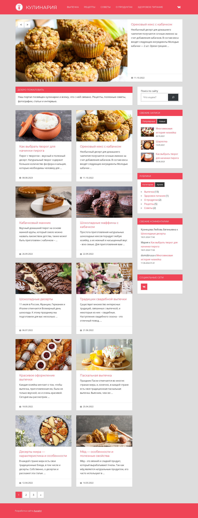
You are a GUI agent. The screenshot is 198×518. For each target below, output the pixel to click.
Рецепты (89, 7)
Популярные (148, 121)
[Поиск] (173, 97)
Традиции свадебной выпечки (103, 299)
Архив (160, 184)
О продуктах (124, 7)
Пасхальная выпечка (96, 375)
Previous (21, 25)
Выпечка (73, 7)
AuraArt (38, 510)
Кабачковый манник (35, 223)
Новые (162, 121)
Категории (147, 184)
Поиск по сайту (149, 91)
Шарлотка (161, 141)
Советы (106, 7)
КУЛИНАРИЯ (41, 7)
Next (27, 25)
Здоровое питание (150, 7)
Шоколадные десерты (36, 299)
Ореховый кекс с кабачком (151, 24)
